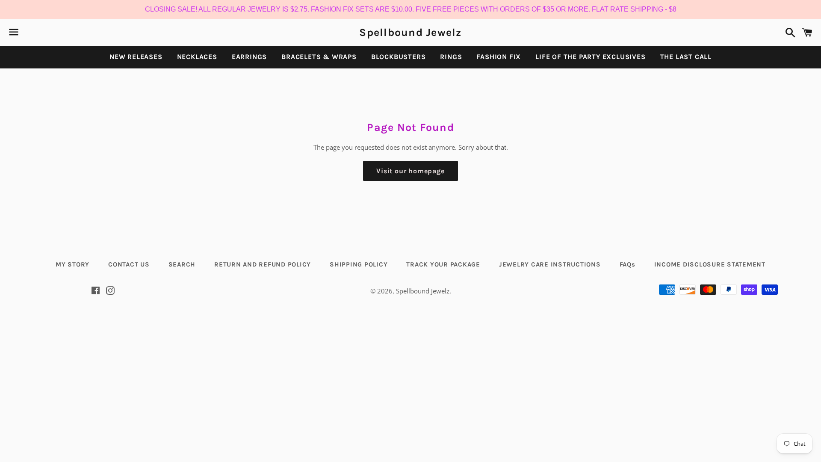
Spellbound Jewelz (410, 32)
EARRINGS (249, 57)
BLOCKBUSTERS (398, 57)
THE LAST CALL (686, 57)
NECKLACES (197, 57)
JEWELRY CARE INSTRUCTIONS (550, 264)
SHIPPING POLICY (358, 264)
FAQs (627, 264)
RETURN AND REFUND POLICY (262, 264)
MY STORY (72, 264)
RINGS (451, 57)
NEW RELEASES (135, 57)
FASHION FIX (498, 57)
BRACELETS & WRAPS (319, 57)
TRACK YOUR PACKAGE (443, 264)
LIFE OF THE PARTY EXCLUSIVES (590, 57)
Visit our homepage (410, 171)
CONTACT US (129, 264)
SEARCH (182, 264)
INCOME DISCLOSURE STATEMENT (709, 264)
